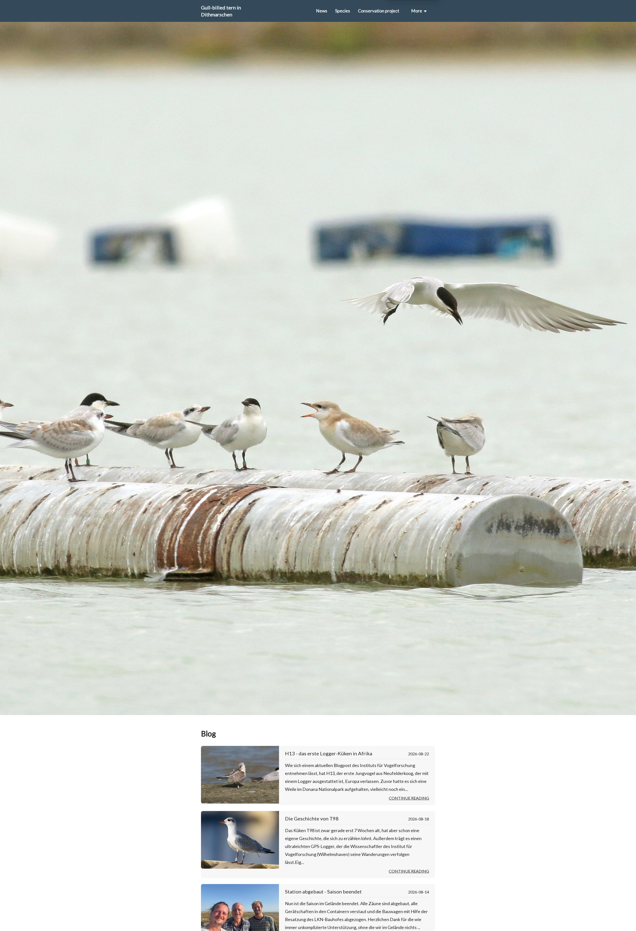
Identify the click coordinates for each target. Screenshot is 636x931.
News (321, 10)
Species (342, 10)
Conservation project (378, 10)
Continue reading (409, 798)
